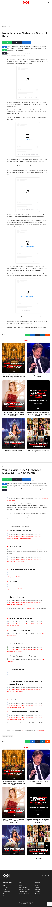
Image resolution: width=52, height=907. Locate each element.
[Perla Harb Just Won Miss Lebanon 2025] (13, 433)
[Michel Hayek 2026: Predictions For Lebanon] (38, 358)
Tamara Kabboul (6, 39)
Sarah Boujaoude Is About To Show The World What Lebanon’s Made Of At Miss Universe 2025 (13, 414)
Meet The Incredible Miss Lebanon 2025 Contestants (38, 451)
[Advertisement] (26, 15)
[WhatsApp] (4, 50)
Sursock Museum (31, 608)
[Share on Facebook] (26, 42)
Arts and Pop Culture (7, 736)
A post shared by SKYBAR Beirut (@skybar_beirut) (27, 154)
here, (23, 730)
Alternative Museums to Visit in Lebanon (36, 549)
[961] (26, 2)
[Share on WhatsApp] (7, 42)
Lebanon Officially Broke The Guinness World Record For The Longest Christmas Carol (14, 376)
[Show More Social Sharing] (33, 42)
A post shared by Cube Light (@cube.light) (28, 97)
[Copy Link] (17, 42)
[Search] (48, 2)
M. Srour (5, 476)
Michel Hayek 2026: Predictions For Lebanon (38, 375)
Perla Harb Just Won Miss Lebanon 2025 (13, 450)
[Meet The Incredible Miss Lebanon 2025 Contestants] (38, 433)
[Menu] (4, 2)
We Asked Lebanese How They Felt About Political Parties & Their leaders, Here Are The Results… (38, 414)
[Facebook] (4, 47)
